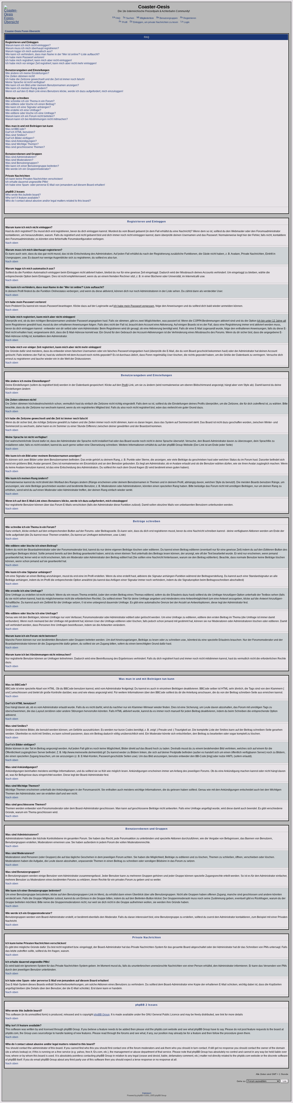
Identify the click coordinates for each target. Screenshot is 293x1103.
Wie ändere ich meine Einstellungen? (27, 73)
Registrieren (189, 18)
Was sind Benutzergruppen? (22, 162)
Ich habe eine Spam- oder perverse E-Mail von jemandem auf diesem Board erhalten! (55, 184)
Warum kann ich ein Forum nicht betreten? (30, 116)
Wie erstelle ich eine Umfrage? (23, 110)
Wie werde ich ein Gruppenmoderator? (28, 168)
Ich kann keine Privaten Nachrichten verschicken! (34, 178)
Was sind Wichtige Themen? (22, 144)
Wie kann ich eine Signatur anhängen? (28, 107)
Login (186, 22)
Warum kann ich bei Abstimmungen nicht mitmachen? (36, 119)
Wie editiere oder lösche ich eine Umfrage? (30, 113)
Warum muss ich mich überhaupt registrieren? (32, 48)
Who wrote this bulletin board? (23, 194)
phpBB (140, 1095)
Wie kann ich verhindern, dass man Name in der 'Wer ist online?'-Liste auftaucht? (52, 54)
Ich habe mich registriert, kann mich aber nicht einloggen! (38, 60)
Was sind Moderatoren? (19, 159)
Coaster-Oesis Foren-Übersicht (22, 31)
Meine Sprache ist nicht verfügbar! (25, 82)
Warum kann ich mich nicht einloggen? (28, 45)
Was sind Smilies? (16, 135)
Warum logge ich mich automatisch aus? (29, 51)
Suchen (130, 18)
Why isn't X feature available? (22, 197)
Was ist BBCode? (15, 129)
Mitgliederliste (147, 18)
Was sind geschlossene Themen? (25, 147)
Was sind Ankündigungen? (21, 141)
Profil (124, 22)
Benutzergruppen (169, 18)
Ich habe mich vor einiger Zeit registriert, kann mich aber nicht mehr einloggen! (51, 63)
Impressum (146, 1093)
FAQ (118, 18)
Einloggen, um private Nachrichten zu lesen (155, 22)
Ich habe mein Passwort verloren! (24, 57)
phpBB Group (102, 1014)
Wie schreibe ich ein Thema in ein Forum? (29, 101)
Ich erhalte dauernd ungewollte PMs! (26, 181)
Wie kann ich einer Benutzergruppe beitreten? (32, 165)
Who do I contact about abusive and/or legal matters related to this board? (48, 200)
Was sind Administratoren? (20, 156)
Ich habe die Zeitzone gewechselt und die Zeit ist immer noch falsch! (45, 79)
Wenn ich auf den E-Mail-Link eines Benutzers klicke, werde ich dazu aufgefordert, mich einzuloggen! (64, 91)
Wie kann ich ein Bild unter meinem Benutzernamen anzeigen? (42, 85)
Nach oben (11, 242)
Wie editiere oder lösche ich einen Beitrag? (30, 104)
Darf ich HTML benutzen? (20, 132)
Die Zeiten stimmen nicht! (20, 76)
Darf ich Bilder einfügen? (19, 138)
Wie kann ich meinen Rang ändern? (26, 88)
